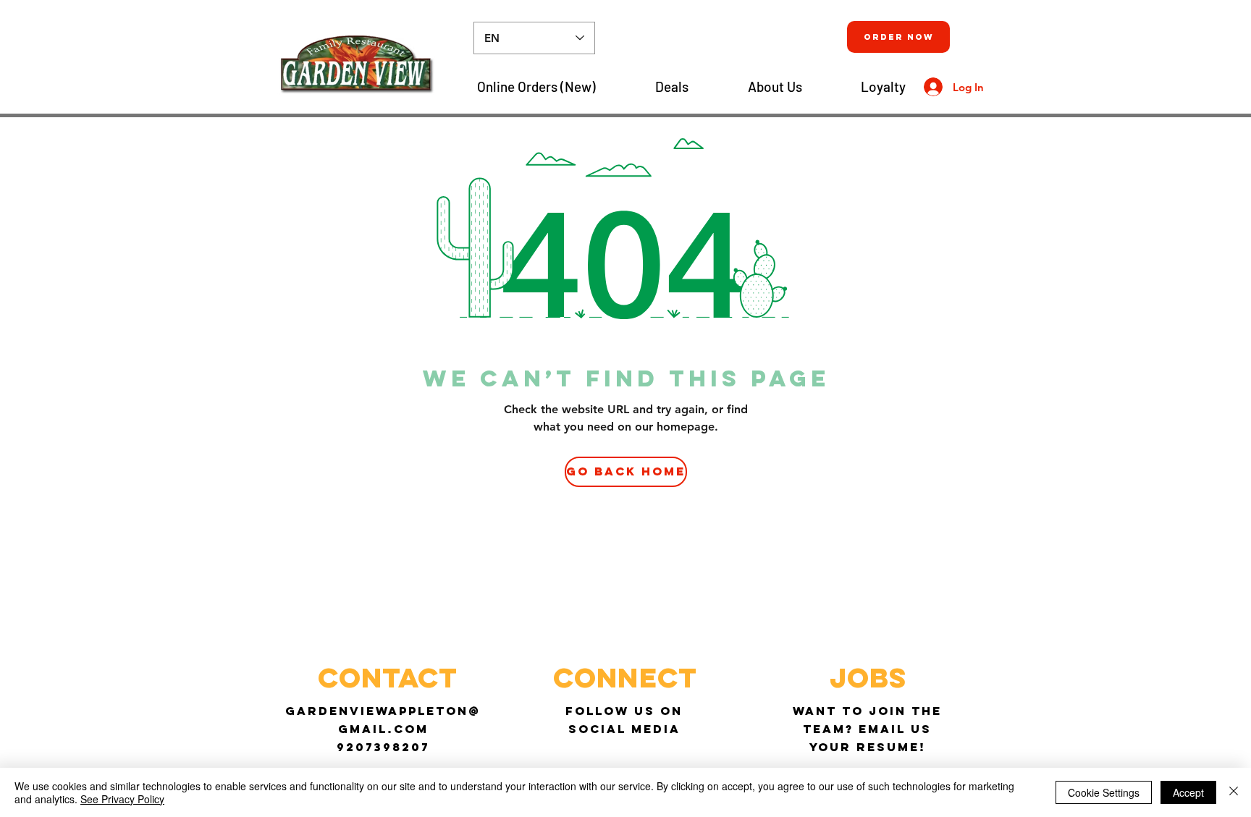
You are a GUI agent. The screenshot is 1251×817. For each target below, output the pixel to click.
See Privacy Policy (122, 799)
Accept (1188, 792)
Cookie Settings (1104, 792)
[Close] (1233, 792)
